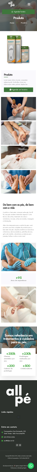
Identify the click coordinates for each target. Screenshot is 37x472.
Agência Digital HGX (21, 466)
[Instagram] (20, 445)
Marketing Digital (22, 468)
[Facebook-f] (17, 445)
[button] (29, 4)
